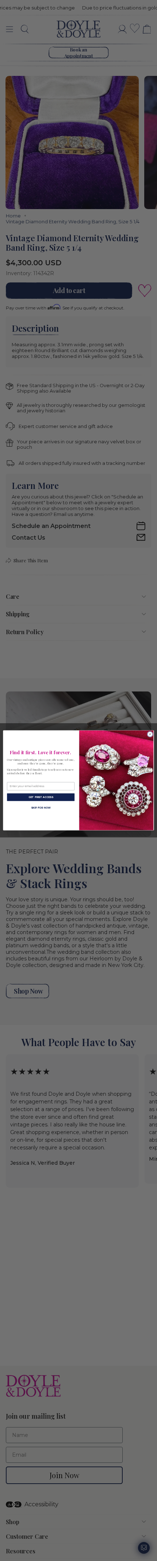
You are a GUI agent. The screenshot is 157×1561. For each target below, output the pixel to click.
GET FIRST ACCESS (40, 797)
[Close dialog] (150, 734)
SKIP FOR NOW (41, 807)
